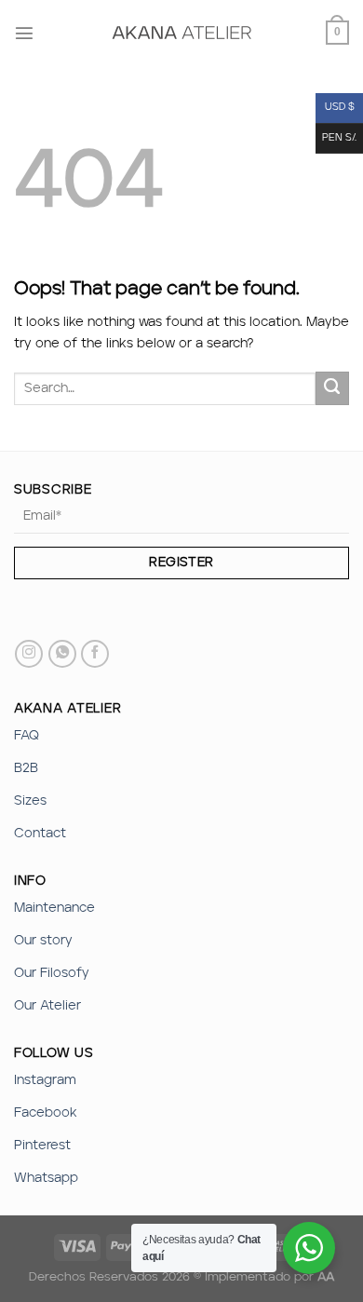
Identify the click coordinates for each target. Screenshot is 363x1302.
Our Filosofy (51, 973)
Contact (40, 833)
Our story (43, 940)
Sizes (30, 800)
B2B (26, 768)
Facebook (45, 1112)
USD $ (340, 107)
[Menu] (24, 32)
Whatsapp (46, 1178)
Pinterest (42, 1145)
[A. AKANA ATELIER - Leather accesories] (181, 33)
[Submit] (332, 388)
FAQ (26, 735)
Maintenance (54, 908)
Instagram (45, 1080)
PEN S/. (339, 138)
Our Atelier (47, 1005)
